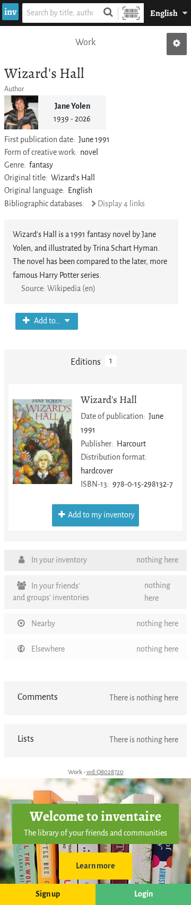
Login (143, 894)
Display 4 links (121, 204)
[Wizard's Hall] (42, 441)
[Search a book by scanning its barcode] (131, 13)
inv (10, 11)
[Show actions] (177, 44)
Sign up (48, 894)
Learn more (95, 866)
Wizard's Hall (109, 399)
